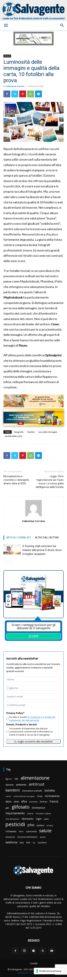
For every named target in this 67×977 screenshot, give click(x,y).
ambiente (21, 784)
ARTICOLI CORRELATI (18, 537)
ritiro (21, 831)
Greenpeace (38, 807)
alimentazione (35, 778)
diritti (16, 801)
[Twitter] (14, 94)
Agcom (8, 779)
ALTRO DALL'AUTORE (47, 537)
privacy (50, 825)
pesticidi (15, 824)
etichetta (33, 801)
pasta (46, 819)
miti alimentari (12, 819)
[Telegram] (38, 94)
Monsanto (28, 818)
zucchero (42, 842)
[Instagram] (24, 950)
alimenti (9, 784)
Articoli (7, 56)
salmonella (31, 831)
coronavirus (52, 796)
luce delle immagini (47, 432)
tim (28, 842)
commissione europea (24, 796)
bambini (12, 790)
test (22, 842)
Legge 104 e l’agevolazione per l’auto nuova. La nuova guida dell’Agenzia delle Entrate (50, 482)
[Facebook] (6, 94)
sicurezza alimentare (27, 837)
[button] (5, 25)
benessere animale (32, 790)
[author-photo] (33, 516)
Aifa (16, 778)
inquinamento (15, 813)
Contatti (33, 963)
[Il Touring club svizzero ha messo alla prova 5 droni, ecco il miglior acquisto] (12, 549)
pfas (30, 825)
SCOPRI (33, 636)
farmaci (43, 801)
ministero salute (43, 813)
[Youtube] (51, 951)
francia (54, 801)
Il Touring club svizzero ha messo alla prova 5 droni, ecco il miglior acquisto (42, 550)
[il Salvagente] (33, 10)
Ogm (39, 818)
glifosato (20, 807)
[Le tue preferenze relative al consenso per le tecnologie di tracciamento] (49, 971)
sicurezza (10, 837)
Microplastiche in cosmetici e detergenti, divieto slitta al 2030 (16, 480)
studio (43, 837)
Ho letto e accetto (32, 719)
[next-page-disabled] (11, 563)
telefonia (11, 842)
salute (45, 830)
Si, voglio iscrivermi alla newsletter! (33, 741)
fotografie (19, 432)
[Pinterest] (22, 94)
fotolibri (31, 432)
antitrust (36, 784)
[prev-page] (5, 563)
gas (7, 807)
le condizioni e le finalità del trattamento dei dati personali (32, 719)
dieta (8, 801)
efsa (24, 801)
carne (8, 796)
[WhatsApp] (30, 94)
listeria (30, 813)
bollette (49, 790)
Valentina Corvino (15, 86)
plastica (40, 825)
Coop (39, 796)
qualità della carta (13, 436)
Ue (34, 842)
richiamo (10, 831)
